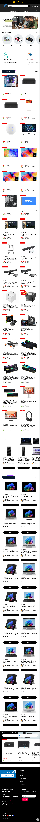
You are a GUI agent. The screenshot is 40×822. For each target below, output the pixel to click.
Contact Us (21, 773)
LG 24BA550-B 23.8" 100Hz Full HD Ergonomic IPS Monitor (28, 402)
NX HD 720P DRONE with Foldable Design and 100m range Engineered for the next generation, (10, 354)
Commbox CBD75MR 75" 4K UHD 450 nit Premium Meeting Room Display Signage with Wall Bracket (29, 211)
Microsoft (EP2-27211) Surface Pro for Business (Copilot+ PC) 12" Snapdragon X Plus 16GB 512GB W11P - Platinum (29, 524)
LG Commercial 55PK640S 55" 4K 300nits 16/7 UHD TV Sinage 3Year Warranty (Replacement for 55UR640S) (10, 234)
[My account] (32, 6)
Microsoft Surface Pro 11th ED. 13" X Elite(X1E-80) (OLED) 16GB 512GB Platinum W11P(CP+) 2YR (28, 689)
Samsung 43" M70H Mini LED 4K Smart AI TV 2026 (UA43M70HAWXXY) (28, 162)
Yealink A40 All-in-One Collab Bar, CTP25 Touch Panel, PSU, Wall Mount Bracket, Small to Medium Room (28, 258)
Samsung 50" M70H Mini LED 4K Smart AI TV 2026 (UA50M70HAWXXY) (10, 186)
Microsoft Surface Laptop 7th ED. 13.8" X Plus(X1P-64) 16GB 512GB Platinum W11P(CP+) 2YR (29, 579)
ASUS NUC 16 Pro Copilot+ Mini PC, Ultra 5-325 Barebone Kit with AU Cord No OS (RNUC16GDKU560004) (28, 91)
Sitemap (21, 786)
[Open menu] (2, 6)
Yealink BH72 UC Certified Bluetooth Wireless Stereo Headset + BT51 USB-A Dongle (28, 426)
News (21, 779)
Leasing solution (22, 784)
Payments (21, 775)
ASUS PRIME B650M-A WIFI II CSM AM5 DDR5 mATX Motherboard (10, 210)
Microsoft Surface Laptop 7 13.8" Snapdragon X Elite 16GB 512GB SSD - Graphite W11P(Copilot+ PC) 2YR (10, 661)
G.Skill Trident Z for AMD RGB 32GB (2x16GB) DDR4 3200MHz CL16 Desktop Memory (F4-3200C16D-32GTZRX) (28, 378)
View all (36, 32)
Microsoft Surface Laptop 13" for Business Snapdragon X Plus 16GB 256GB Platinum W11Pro (11, 524)
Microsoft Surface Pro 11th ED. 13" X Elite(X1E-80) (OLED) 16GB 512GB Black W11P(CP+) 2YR (10, 689)
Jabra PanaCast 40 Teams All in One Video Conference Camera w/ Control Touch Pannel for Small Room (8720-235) (28, 282)
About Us (21, 772)
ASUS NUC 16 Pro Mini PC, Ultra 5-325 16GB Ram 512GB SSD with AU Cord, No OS (11, 114)
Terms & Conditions (23, 778)
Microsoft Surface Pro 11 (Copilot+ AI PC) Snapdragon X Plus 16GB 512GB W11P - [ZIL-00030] (10, 606)
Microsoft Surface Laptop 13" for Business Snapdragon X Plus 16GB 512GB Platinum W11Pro (11, 551)
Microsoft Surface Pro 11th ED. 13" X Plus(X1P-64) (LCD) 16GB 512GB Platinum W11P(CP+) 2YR (10, 634)
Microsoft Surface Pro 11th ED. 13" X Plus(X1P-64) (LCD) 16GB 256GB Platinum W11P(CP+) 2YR (10, 579)
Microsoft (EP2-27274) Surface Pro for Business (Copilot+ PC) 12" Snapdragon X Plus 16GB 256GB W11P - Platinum (11, 496)
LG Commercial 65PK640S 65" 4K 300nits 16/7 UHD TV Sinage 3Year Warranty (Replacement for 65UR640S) (28, 234)
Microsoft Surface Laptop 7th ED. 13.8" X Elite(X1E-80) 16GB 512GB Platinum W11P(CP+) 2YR (29, 634)
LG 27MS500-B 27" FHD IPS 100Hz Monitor (10, 425)
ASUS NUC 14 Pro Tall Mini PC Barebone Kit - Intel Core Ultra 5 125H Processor (23, 754)
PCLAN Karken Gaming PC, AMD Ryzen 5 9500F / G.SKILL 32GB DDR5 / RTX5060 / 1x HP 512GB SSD (11, 91)
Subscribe (25, 799)
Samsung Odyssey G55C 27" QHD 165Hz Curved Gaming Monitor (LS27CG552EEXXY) (29, 138)
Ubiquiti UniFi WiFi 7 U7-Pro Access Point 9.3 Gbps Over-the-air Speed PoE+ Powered (10, 138)
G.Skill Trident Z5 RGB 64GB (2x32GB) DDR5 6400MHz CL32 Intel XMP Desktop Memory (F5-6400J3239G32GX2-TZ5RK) (28, 354)
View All (5, 442)
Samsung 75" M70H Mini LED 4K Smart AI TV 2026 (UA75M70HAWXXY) (28, 186)
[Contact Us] (34, 6)
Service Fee (21, 781)
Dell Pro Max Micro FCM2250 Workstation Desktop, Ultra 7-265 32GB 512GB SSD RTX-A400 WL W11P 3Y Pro (24, 459)
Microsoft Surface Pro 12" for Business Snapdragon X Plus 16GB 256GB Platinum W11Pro (29, 496)
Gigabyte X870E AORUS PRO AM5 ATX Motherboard (27, 330)
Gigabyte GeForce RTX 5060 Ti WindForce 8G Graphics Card (10, 330)
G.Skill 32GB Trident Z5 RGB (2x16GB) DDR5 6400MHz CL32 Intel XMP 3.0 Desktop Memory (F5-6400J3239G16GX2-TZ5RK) (10, 402)
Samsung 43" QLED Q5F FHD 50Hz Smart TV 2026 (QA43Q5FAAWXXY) (10, 162)
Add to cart (9, 467)
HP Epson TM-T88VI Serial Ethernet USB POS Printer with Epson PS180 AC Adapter (28, 306)
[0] (37, 6)
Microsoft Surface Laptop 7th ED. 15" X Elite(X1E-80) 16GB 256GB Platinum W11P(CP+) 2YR (28, 716)
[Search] (29, 6)
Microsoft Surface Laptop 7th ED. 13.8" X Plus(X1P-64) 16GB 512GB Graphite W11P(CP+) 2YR (29, 606)
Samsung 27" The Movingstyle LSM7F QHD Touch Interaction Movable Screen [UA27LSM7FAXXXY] (28, 114)
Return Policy (22, 776)
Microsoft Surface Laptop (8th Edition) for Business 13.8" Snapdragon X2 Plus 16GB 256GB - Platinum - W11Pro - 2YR (11, 716)
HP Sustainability (22, 783)
